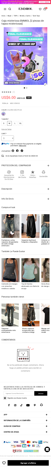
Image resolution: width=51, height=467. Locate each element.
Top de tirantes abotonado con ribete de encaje (30, 286)
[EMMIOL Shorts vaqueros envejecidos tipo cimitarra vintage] (30, 315)
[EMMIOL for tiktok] (21, 405)
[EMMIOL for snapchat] (41, 405)
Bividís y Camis (25, 16)
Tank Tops (36, 16)
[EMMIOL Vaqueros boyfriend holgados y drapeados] (30, 226)
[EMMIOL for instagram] (15, 405)
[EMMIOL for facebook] (9, 405)
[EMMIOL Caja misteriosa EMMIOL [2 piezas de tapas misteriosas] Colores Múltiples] (3, 115)
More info (22, 146)
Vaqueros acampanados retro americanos (8, 330)
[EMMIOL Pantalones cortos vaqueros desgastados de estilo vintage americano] (10, 226)
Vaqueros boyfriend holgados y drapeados (29, 241)
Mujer (10, 16)
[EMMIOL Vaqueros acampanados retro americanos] (10, 315)
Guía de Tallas (6, 129)
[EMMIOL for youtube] (28, 405)
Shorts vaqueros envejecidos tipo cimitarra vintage (28, 330)
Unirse (40, 394)
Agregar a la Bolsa (28, 463)
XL (20, 123)
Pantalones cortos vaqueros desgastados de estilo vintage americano (9, 243)
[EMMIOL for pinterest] (35, 405)
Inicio (3, 16)
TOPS (16, 16)
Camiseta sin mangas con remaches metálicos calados (9, 286)
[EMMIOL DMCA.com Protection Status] (31, 452)
